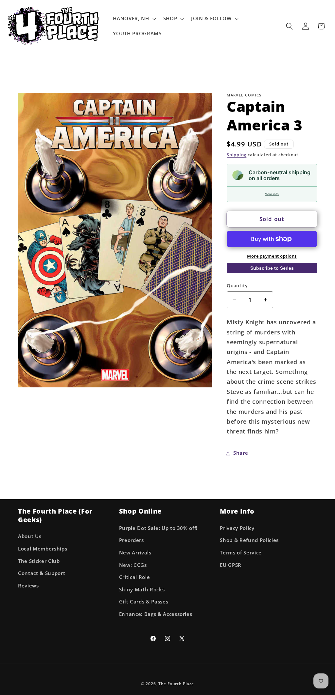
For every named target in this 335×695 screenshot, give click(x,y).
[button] (134, 18)
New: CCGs (133, 565)
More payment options (272, 256)
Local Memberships (42, 548)
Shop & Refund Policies (249, 540)
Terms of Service (241, 552)
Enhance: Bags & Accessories (155, 614)
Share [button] (240, 452)
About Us (29, 536)
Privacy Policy (237, 528)
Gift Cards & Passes (143, 601)
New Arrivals (135, 552)
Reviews (28, 585)
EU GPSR (230, 565)
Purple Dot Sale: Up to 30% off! (158, 528)
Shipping (236, 155)
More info (272, 194)
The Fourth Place (176, 684)
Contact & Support (41, 573)
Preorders (131, 540)
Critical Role (134, 577)
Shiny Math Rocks (142, 589)
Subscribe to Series (272, 268)
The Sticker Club (39, 561)
